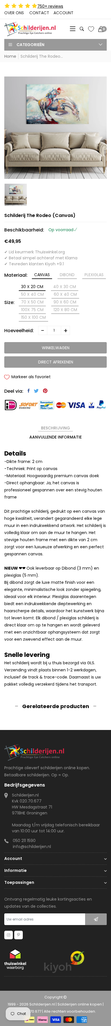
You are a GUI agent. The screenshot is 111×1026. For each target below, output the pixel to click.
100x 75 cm (32, 310)
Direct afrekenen (55, 362)
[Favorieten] (91, 29)
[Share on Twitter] (36, 390)
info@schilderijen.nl (32, 846)
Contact (39, 13)
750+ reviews (50, 6)
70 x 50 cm (32, 302)
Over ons (14, 13)
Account (63, 13)
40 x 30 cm (64, 286)
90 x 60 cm (65, 302)
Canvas (42, 275)
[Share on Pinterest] (45, 390)
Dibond (67, 275)
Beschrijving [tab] (55, 428)
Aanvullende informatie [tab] (55, 437)
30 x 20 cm (32, 286)
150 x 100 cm (33, 317)
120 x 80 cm (65, 310)
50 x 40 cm (32, 294)
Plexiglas (94, 275)
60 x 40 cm (65, 294)
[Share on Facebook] (29, 390)
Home (10, 56)
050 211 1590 (24, 840)
